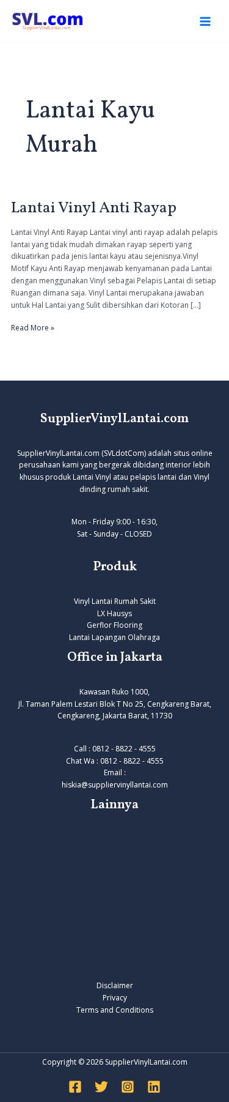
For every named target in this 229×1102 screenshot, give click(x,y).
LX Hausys (114, 613)
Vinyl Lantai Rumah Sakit (115, 601)
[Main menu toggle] (205, 21)
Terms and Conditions (114, 1010)
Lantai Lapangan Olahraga (114, 637)
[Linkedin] (154, 1086)
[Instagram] (127, 1086)
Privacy (115, 997)
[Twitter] (101, 1086)
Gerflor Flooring (114, 625)
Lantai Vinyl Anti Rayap (93, 208)
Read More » (32, 327)
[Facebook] (75, 1086)
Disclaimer (114, 985)
